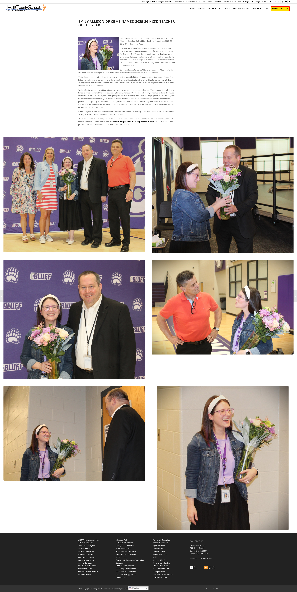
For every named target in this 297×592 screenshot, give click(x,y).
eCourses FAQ (121, 540)
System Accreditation (161, 563)
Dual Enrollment (84, 574)
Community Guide (85, 568)
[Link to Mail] (289, 1)
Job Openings (255, 2)
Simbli (155, 557)
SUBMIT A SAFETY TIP (269, 2)
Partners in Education (161, 540)
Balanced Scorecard (86, 554)
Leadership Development (126, 568)
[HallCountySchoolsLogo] (26, 9)
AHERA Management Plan (88, 540)
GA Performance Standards (126, 554)
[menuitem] (180, 1)
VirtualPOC (217, 2)
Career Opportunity (86, 560)
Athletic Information (86, 548)
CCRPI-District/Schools (87, 566)
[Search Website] (267, 9)
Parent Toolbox (180, 2)
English (135, 588)
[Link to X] (282, 1)
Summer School (159, 560)
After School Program (86, 545)
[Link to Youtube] (285, 1)
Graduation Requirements (126, 551)
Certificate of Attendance (88, 571)
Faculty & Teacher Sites (125, 545)
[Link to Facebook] (279, 1)
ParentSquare (121, 577)
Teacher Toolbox (206, 2)
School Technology (160, 554)
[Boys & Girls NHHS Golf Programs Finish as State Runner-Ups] (2, 296)
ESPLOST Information (124, 543)
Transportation (159, 571)
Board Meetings (243, 2)
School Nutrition (159, 551)
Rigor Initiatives (159, 545)
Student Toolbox (193, 2)
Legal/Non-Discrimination (126, 571)
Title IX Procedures (160, 566)
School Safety (158, 548)
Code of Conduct (85, 563)
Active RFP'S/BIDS (85, 543)
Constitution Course (229, 2)
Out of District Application (126, 574)
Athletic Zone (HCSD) (86, 551)
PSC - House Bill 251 (161, 568)
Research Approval (160, 543)
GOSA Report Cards (123, 548)
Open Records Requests (125, 566)
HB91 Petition (121, 557)
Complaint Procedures (87, 557)
